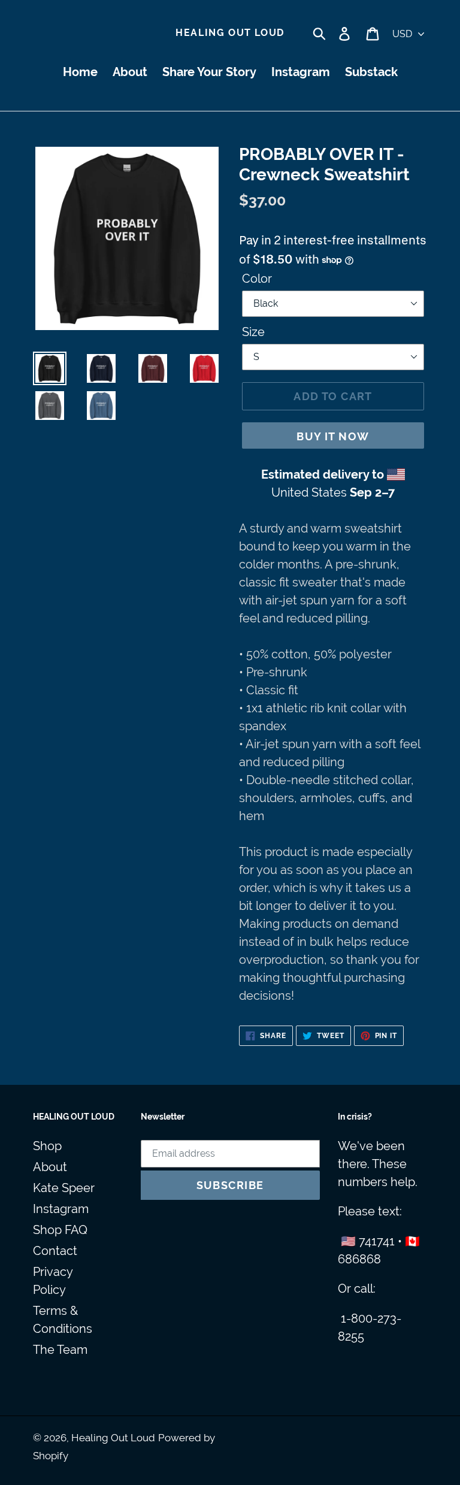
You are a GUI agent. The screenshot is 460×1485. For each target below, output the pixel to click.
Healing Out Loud (230, 32)
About (50, 1167)
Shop (47, 1146)
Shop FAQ (60, 1230)
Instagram (61, 1209)
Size (253, 332)
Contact (55, 1251)
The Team (60, 1349)
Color (257, 278)
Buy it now (332, 436)
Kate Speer (64, 1188)
